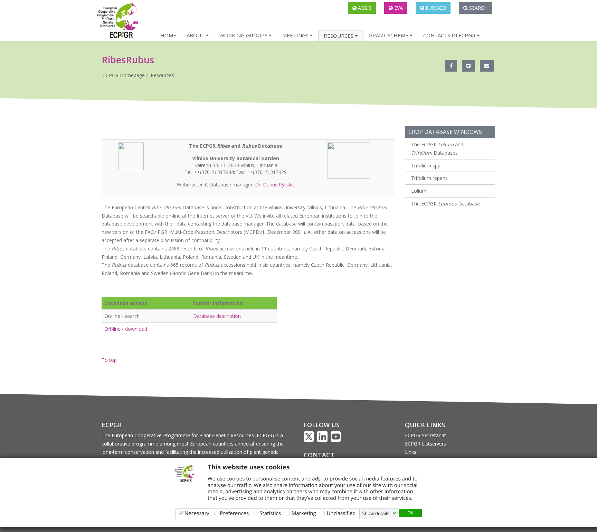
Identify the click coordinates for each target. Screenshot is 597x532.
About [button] (196, 35)
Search (477, 7)
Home (168, 35)
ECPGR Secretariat (425, 435)
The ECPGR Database (445, 203)
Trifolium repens (429, 178)
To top (109, 360)
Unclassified (341, 513)
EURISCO (435, 7)
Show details (375, 513)
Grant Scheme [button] (389, 35)
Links (410, 452)
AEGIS (364, 7)
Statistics (270, 513)
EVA (398, 7)
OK (410, 513)
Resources (162, 75)
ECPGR (112, 425)
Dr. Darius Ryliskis (275, 184)
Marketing (304, 513)
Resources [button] (339, 35)
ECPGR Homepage (124, 75)
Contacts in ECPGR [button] (450, 35)
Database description (217, 316)
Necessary (196, 513)
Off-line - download (125, 328)
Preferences (234, 513)
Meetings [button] (296, 35)
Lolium (418, 190)
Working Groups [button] (244, 35)
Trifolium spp (425, 165)
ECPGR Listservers (425, 443)
